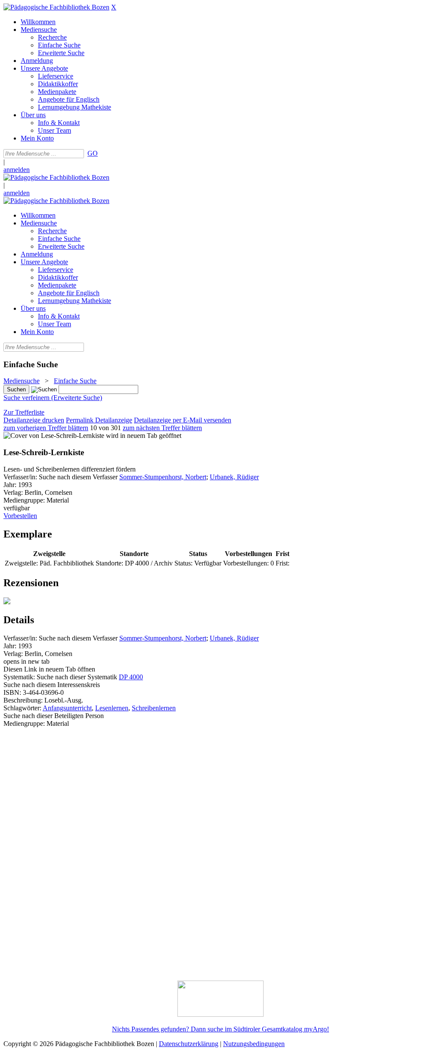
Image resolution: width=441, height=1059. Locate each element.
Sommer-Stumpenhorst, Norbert (162, 477)
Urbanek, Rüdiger (234, 477)
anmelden (16, 169)
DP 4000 (131, 677)
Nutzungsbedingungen (254, 1043)
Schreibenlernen (154, 708)
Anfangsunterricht (67, 708)
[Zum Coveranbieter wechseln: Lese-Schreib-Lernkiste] (53, 435)
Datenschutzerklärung (188, 1043)
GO (92, 153)
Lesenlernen (111, 708)
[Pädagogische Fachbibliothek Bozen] (56, 7)
